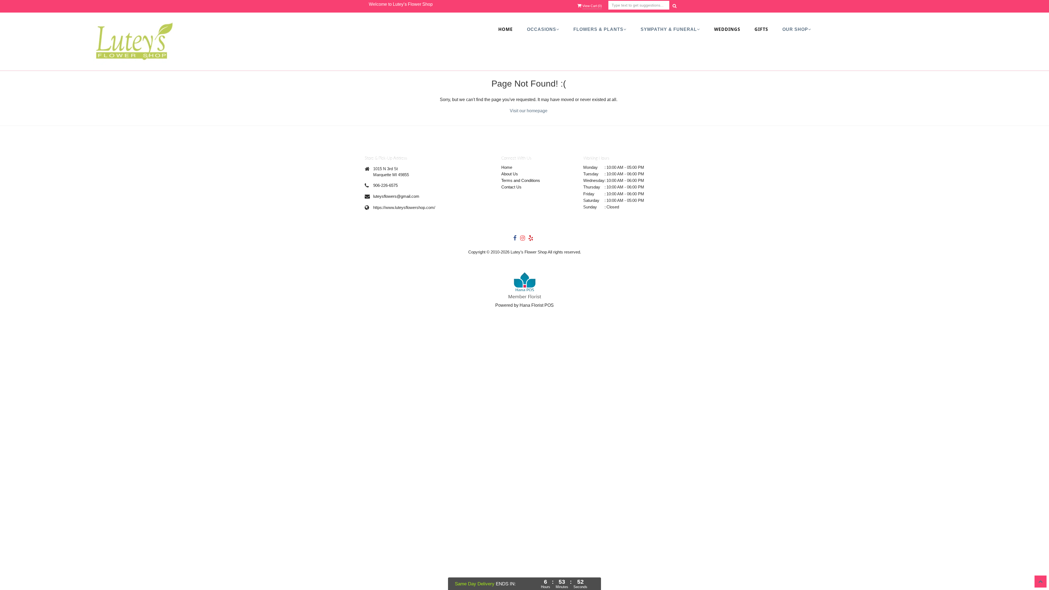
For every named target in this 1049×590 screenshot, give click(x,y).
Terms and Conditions (520, 180)
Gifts (761, 29)
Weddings (727, 29)
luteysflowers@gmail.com (396, 196)
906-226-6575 (385, 185)
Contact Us (511, 187)
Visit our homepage (528, 110)
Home (505, 29)
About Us (509, 174)
